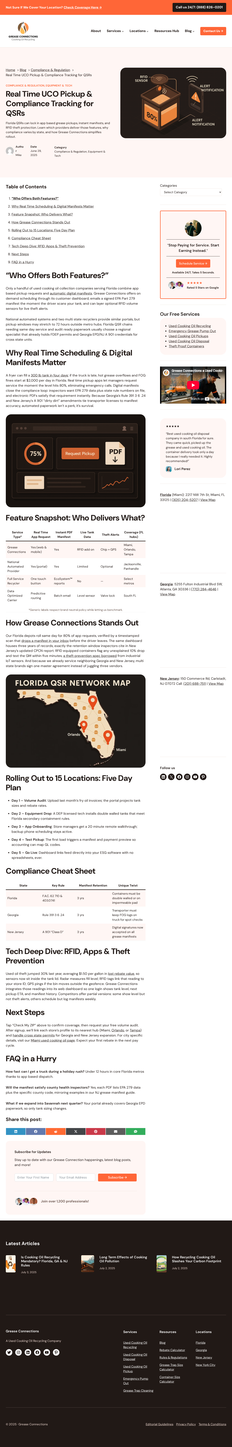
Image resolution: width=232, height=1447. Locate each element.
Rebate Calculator (172, 1350)
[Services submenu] (123, 31)
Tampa (135, 1030)
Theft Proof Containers (186, 346)
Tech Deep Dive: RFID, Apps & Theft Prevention (48, 246)
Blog (162, 1343)
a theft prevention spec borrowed (90, 656)
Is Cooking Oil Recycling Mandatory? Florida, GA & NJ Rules (44, 1261)
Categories (168, 185)
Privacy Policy (186, 1424)
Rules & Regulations (173, 1357)
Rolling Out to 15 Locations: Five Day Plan (43, 230)
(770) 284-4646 (203, 589)
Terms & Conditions (212, 1424)
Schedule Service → (193, 263)
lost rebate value (121, 974)
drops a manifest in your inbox (45, 641)
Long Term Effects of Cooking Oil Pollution (123, 1259)
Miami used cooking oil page (53, 1040)
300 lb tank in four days (49, 375)
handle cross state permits (34, 1035)
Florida (165, 495)
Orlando (117, 1030)
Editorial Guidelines (159, 1424)
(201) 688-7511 (194, 684)
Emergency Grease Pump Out (192, 331)
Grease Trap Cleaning (138, 1391)
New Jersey (169, 678)
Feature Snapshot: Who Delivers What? (42, 214)
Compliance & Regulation (25, 85)
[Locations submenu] (147, 31)
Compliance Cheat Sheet (31, 238)
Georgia (166, 584)
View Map (208, 500)
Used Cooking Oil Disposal (189, 341)
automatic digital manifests (71, 293)
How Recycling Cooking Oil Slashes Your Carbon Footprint (196, 1259)
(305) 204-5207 (185, 500)
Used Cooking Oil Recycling (190, 326)
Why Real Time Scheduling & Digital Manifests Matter (53, 206)
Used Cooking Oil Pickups (188, 336)
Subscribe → (117, 1177)
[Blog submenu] (193, 31)
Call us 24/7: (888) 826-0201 (199, 7)
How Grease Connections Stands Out (41, 222)
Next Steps (20, 254)
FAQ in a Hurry (23, 262)
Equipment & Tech (59, 85)
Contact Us (213, 31)
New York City (205, 1365)
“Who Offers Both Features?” (35, 198)
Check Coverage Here (83, 7)
